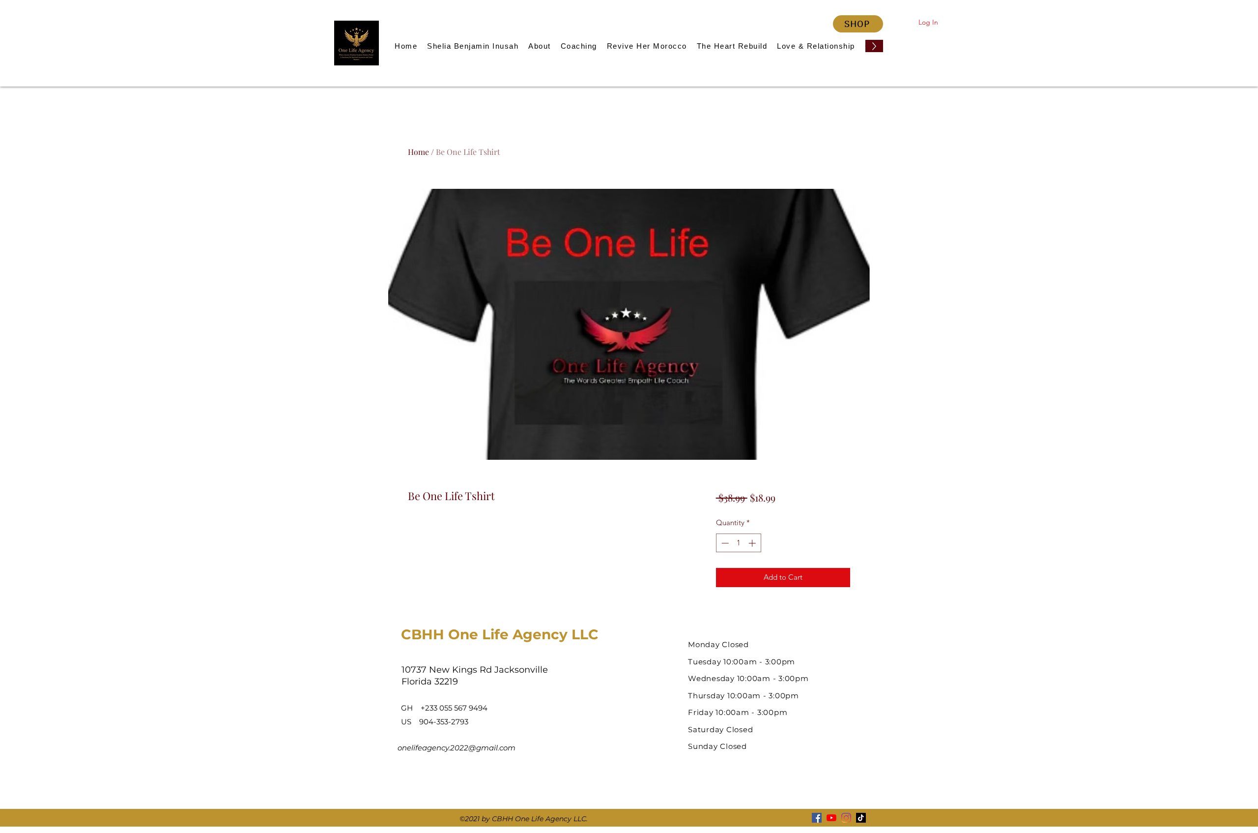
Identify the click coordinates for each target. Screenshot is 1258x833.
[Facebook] (817, 818)
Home (418, 152)
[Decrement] (724, 543)
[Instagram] (846, 818)
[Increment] (753, 543)
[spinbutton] (738, 543)
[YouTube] (831, 818)
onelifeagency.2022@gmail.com (456, 747)
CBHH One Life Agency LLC (500, 634)
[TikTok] (861, 818)
